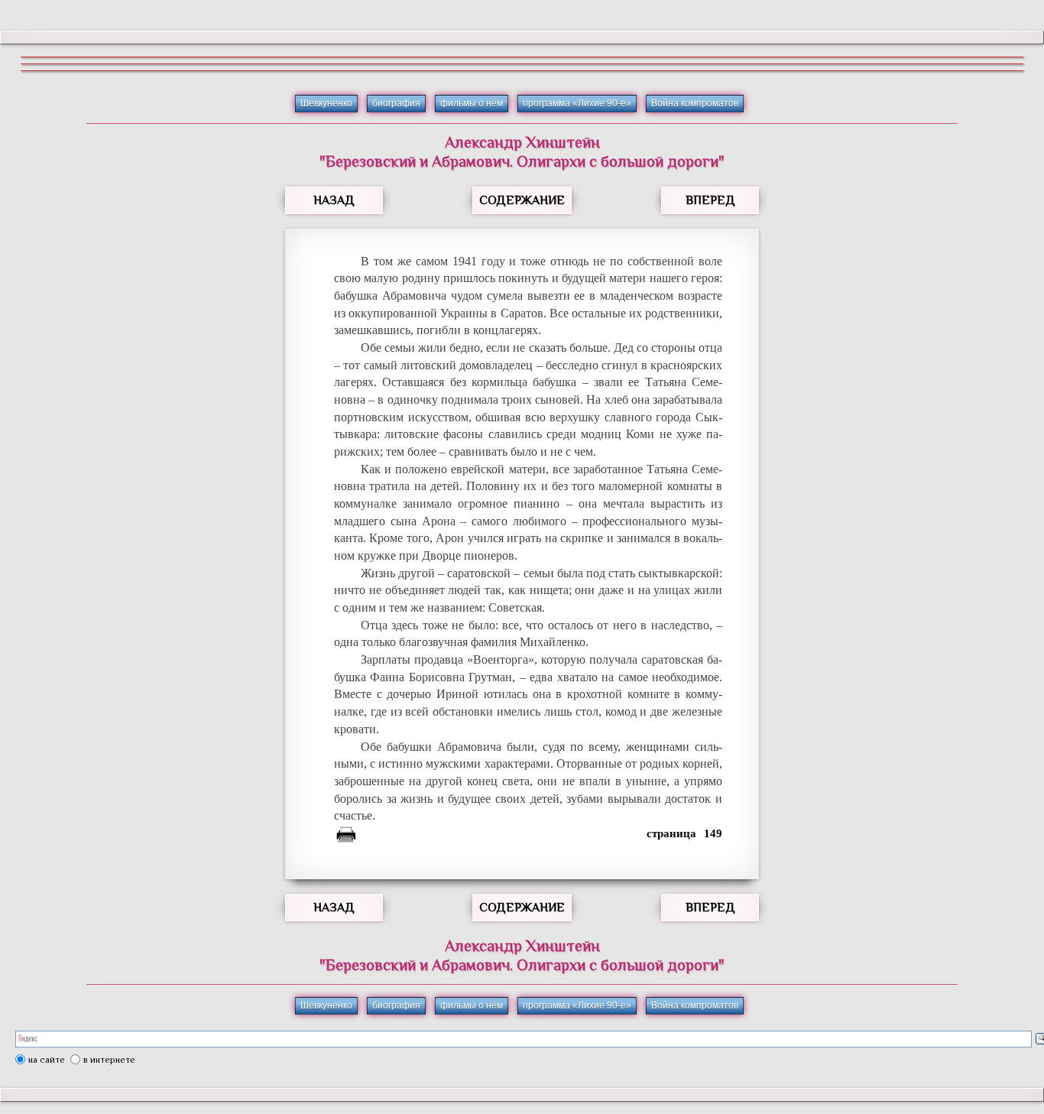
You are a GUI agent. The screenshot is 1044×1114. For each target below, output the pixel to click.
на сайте (46, 1059)
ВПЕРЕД (710, 200)
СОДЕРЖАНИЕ (522, 200)
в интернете (109, 1059)
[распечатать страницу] (346, 837)
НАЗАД (334, 200)
